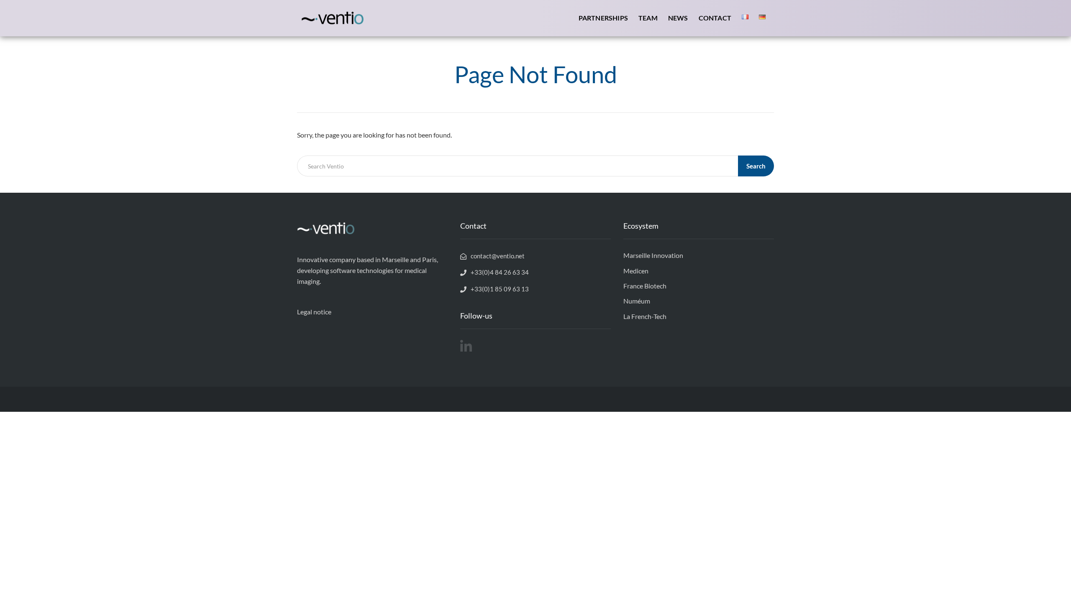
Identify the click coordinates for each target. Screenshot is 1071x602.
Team (648, 18)
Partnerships (603, 18)
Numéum (636, 301)
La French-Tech (644, 316)
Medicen (635, 271)
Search (756, 166)
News (678, 18)
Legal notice (314, 312)
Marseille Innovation (653, 255)
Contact (715, 18)
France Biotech (644, 286)
